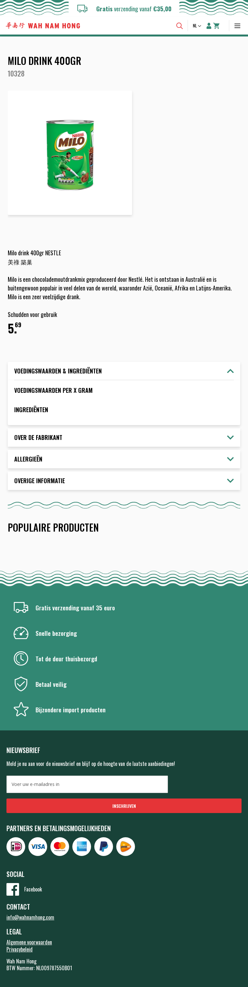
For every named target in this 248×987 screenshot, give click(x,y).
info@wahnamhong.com (30, 917)
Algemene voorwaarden (29, 942)
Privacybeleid (19, 949)
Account (209, 26)
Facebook (33, 889)
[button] (197, 26)
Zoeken (179, 26)
